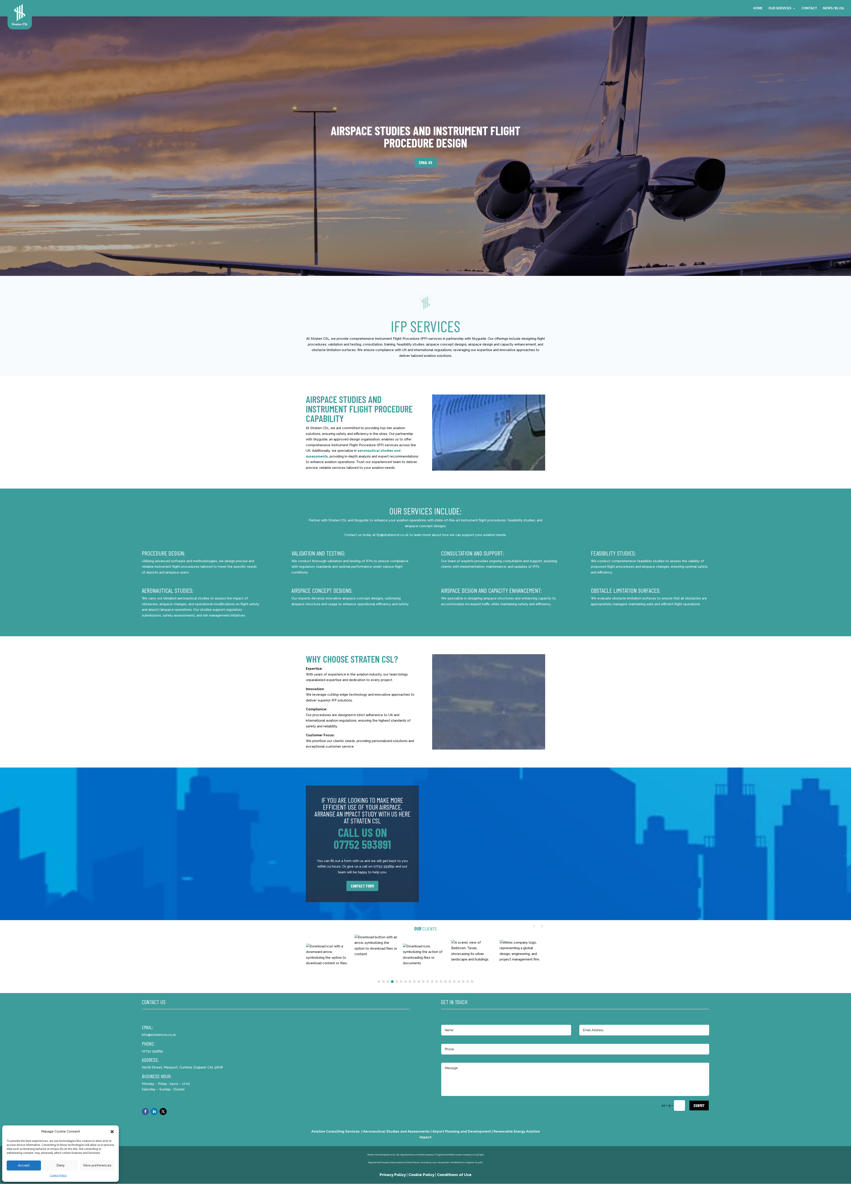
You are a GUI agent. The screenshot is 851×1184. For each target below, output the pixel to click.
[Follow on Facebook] (145, 1111)
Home (758, 8)
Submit (699, 1105)
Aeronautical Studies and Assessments (396, 1131)
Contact (809, 8)
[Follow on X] (163, 1111)
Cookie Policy (58, 1175)
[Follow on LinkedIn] (154, 1111)
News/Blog (833, 8)
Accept (24, 1165)
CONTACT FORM (362, 886)
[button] (112, 1131)
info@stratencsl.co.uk (159, 1035)
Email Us (425, 162)
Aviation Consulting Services (335, 1131)
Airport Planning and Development (461, 1131)
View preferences (97, 1165)
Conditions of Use (454, 1174)
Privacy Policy (393, 1174)
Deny (61, 1165)
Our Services (779, 8)
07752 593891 (362, 844)
